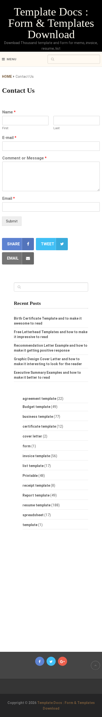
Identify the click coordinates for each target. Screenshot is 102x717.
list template (33, 466)
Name (9, 112)
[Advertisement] (55, 593)
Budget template (36, 407)
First (5, 128)
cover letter (32, 436)
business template (38, 417)
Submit (12, 221)
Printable (30, 476)
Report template (36, 495)
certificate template (39, 426)
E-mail (9, 137)
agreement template (39, 399)
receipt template (36, 485)
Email (8, 198)
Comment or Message (24, 158)
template (30, 525)
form (27, 446)
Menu (11, 59)
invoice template (36, 456)
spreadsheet (33, 515)
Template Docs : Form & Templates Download (51, 23)
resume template (37, 505)
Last (56, 128)
